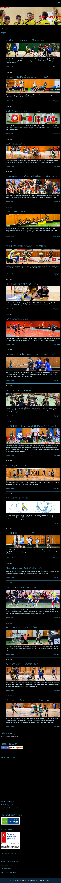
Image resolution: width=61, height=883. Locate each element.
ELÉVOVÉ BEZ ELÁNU (15, 143)
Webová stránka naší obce (8, 858)
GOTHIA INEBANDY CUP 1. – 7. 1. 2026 (24, 110)
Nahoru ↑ (47, 880)
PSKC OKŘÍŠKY (4, 8)
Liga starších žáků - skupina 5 (9, 808)
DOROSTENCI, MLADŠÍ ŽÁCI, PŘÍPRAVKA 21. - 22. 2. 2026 (32, 425)
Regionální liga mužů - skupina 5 (10, 805)
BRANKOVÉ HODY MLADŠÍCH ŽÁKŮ (22, 283)
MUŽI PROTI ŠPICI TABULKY (18, 390)
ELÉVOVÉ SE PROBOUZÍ (17, 498)
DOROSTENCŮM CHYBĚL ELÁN (20, 532)
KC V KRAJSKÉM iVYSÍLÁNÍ (18, 465)
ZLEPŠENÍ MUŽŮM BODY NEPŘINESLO (23, 211)
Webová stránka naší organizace (9, 861)
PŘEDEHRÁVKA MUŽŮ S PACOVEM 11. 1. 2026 (27, 76)
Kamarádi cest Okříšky (7, 865)
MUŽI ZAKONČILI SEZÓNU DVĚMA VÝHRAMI (26, 627)
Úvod (2, 28)
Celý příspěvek (56, 67)
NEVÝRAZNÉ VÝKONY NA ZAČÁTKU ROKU (25, 40)
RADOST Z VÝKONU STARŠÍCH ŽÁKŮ (22, 664)
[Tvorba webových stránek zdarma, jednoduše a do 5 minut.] (23, 880)
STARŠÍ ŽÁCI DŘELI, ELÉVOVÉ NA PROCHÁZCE (27, 246)
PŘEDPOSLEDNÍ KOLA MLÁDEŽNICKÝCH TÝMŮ (27, 700)
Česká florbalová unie (6, 868)
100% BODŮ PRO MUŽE (17, 318)
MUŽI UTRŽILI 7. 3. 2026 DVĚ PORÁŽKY (24, 567)
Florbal (12, 67)
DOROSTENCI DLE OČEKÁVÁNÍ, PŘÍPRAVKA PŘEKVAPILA (31, 176)
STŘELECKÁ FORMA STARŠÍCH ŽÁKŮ (22, 587)
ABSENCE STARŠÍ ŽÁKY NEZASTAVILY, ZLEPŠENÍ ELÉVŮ (30, 354)
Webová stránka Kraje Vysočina (9, 872)
